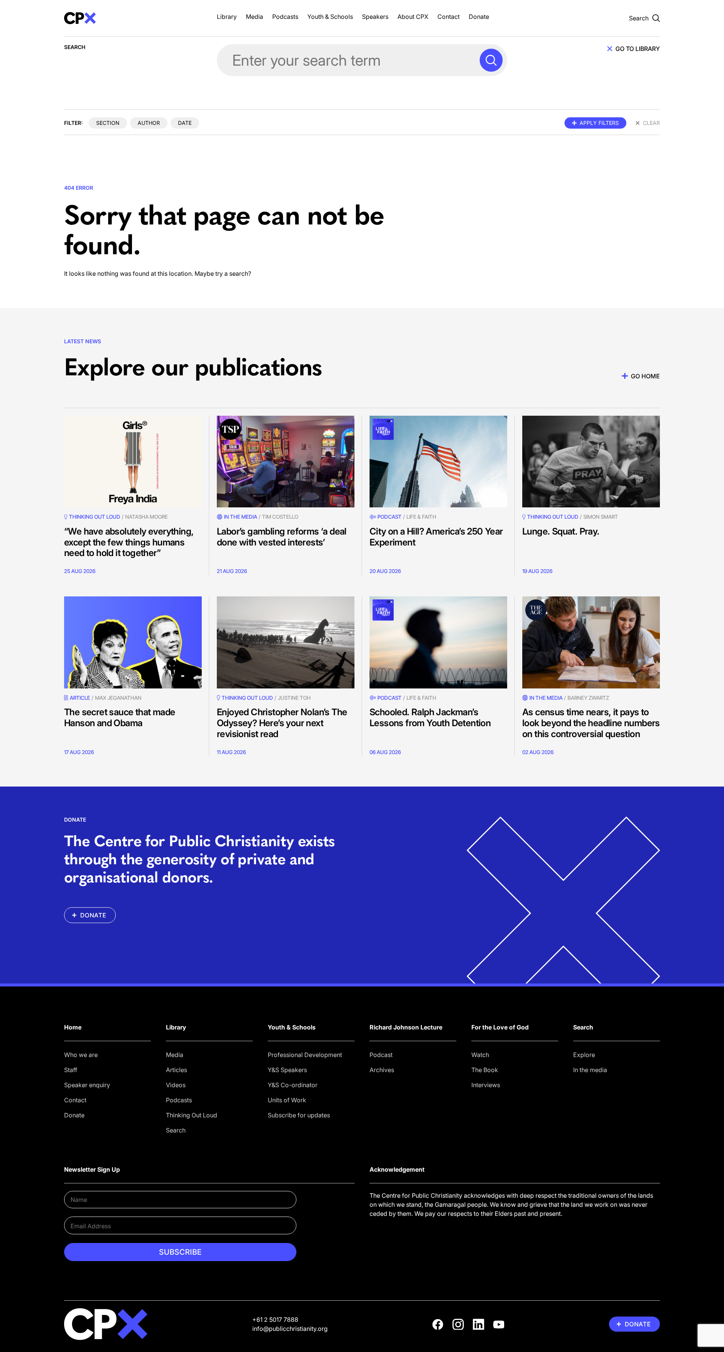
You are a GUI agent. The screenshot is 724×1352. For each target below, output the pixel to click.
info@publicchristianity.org (290, 1328)
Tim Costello (280, 516)
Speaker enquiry (87, 1085)
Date (185, 123)
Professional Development (305, 1055)
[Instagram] (458, 1324)
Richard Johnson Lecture (406, 1027)
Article (80, 697)
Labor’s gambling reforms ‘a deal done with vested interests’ (282, 537)
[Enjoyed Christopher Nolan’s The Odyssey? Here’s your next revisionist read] (285, 642)
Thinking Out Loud (191, 1115)
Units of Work (287, 1100)
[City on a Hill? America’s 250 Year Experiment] (438, 461)
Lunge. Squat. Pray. (561, 531)
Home (72, 1027)
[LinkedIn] (478, 1324)
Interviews (485, 1085)
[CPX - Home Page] (133, 18)
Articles (176, 1070)
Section (108, 123)
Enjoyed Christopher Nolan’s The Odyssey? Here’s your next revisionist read (282, 723)
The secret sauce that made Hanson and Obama (119, 717)
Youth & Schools (330, 16)
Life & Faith (421, 516)
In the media (590, 1070)
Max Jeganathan (118, 697)
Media (254, 16)
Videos (176, 1085)
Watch (480, 1055)
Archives (382, 1070)
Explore (584, 1055)
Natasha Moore (146, 516)
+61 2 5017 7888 (275, 1319)
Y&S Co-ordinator (293, 1085)
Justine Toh (294, 697)
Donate (479, 16)
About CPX (412, 16)
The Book (484, 1070)
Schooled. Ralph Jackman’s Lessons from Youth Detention (430, 717)
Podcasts (285, 16)
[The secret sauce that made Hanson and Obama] (133, 642)
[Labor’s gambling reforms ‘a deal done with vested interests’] (285, 461)
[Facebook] (437, 1324)
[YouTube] (499, 1324)
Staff (70, 1070)
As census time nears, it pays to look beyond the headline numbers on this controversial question (591, 723)
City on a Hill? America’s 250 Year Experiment (436, 537)
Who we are (81, 1055)
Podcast (389, 516)
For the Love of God (500, 1027)
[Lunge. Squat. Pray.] (591, 461)
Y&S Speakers (287, 1070)
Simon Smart (600, 516)
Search (176, 1130)
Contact (448, 16)
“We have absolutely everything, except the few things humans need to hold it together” (128, 542)
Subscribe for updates (299, 1115)
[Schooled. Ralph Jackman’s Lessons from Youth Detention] (438, 642)
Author (149, 123)
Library (227, 16)
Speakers (375, 16)
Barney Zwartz (588, 697)
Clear (651, 123)
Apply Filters (599, 123)
